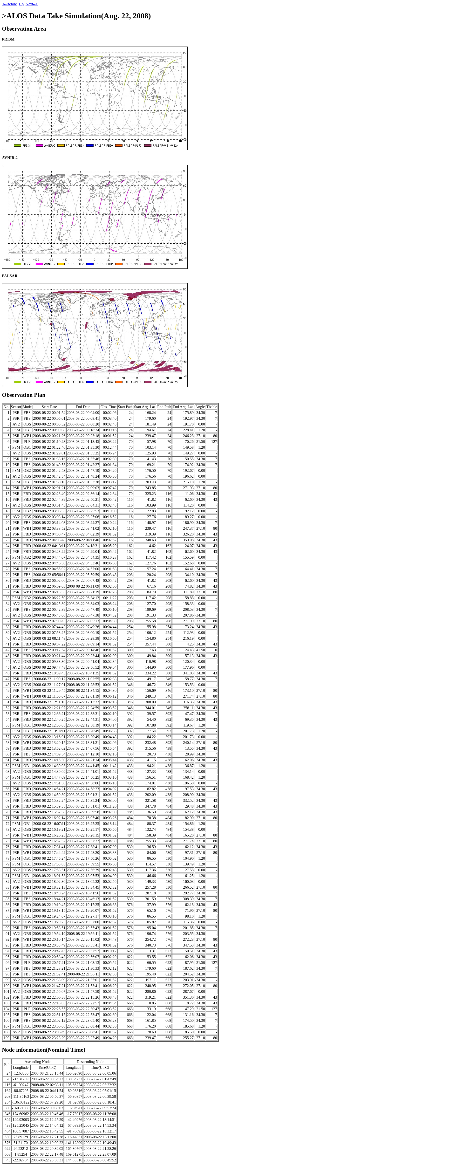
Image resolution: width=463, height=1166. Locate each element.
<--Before (9, 4)
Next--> (32, 4)
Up (21, 4)
